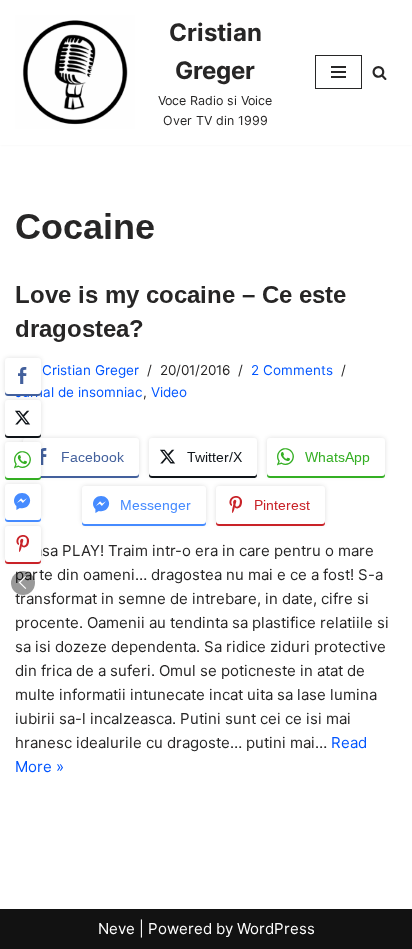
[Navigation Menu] (338, 72)
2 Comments (292, 370)
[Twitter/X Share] (23, 418)
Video (169, 392)
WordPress (276, 928)
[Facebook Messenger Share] (23, 502)
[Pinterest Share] (23, 544)
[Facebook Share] (23, 376)
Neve (116, 928)
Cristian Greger (90, 370)
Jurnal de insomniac (79, 392)
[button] (23, 583)
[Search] (379, 72)
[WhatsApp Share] (23, 460)
